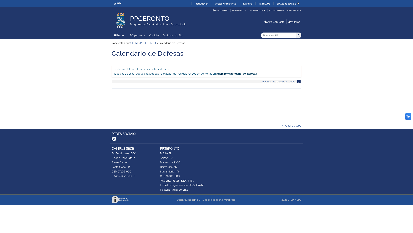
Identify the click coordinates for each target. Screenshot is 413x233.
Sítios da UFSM (276, 10)
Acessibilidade (257, 10)
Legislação (264, 3)
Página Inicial (137, 35)
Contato (154, 35)
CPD (299, 199)
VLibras (295, 21)
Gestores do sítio (172, 35)
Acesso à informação (225, 3)
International (239, 10)
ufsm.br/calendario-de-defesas (237, 73)
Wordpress (229, 199)
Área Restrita (294, 10)
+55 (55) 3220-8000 (123, 176)
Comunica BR (202, 3)
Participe (247, 3)
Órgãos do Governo (286, 3)
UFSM (291, 199)
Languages (221, 10)
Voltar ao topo (292, 125)
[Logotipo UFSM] (121, 19)
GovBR (118, 3)
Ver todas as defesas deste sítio (279, 81)
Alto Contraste (275, 21)
